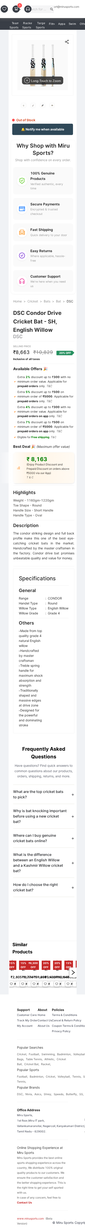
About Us (43, 1025)
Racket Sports (27, 25)
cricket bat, (31, 1064)
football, (34, 1054)
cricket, (22, 1054)
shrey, (48, 1094)
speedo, (59, 1094)
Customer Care (27, 1015)
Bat (58, 301)
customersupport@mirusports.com (57, 6)
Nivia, (29, 1094)
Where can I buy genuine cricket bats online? (34, 838)
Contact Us (45, 1020)
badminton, (64, 1054)
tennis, (76, 1076)
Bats (47, 301)
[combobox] (38, 9)
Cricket (32, 301)
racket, (46, 1064)
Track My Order (27, 1020)
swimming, (48, 1054)
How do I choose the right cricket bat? (35, 887)
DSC (70, 301)
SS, (81, 1094)
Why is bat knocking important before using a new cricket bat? (40, 816)
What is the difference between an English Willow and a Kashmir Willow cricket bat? (38, 862)
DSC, (20, 1094)
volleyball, (64, 1076)
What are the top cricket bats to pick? (38, 794)
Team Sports (14, 25)
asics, (38, 1094)
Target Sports (41, 25)
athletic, (49, 1059)
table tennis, (34, 1059)
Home (17, 301)
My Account (24, 1025)
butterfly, (72, 1094)
